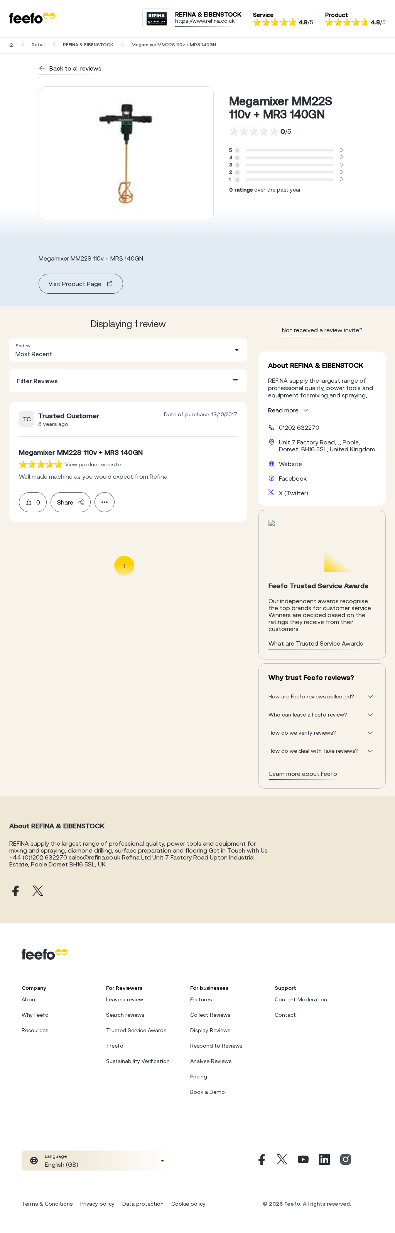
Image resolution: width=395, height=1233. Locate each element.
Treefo (114, 1046)
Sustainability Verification (138, 1061)
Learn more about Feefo (303, 773)
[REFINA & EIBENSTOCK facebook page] (14, 891)
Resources (35, 1030)
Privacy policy (97, 1204)
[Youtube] (303, 1160)
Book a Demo (207, 1092)
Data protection (143, 1204)
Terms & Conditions (47, 1204)
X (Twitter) (293, 492)
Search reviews (125, 1015)
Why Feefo (35, 1015)
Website (290, 463)
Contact (285, 1015)
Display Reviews (210, 1030)
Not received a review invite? (322, 329)
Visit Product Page (75, 283)
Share (65, 502)
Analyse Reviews (210, 1061)
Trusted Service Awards (136, 1030)
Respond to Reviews (216, 1046)
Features (201, 999)
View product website (93, 464)
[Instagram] (345, 1160)
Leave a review (124, 999)
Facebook (293, 478)
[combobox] (128, 350)
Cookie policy (188, 1204)
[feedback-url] (40, 464)
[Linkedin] (324, 1160)
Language (56, 1156)
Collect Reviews (210, 1015)
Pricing (198, 1076)
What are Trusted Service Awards (315, 643)
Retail (38, 44)
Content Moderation (301, 999)
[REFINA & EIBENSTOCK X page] (37, 891)
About (29, 999)
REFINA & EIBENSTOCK (88, 44)
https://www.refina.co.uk (205, 21)
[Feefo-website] (32, 19)
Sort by (22, 345)
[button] (128, 350)
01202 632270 (299, 427)
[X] (282, 1160)
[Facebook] (260, 1160)
